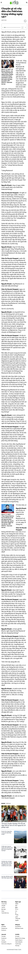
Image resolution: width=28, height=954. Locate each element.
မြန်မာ (16, 907)
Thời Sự (3, 907)
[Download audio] (25, 27)
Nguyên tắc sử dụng (20, 938)
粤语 (16, 905)
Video (2, 911)
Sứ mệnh (17, 936)
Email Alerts (18, 926)
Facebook (3, 938)
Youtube (3, 936)
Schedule (3, 926)
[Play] (3, 27)
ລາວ (16, 911)
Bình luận (3, 909)
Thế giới (3, 905)
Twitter (3, 940)
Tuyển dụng (18, 943)
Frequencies (4, 928)
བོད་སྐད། (16, 914)
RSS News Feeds (19, 928)
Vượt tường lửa (18, 942)
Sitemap (17, 945)
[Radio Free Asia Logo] (14, 2)
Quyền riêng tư (18, 940)
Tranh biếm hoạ (5, 913)
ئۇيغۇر (16, 916)
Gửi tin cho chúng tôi (6, 943)
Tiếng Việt (17, 918)
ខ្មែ (15, 913)
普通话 (16, 903)
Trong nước (4, 903)
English (17, 920)
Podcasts (3, 930)
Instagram (3, 942)
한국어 (16, 909)
